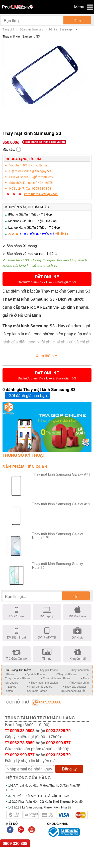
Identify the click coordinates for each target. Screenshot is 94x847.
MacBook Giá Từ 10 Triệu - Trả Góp (32, 221)
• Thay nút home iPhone (55, 678)
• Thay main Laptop (35, 691)
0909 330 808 (15, 843)
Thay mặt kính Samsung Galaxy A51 (61, 503)
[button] (47, 279)
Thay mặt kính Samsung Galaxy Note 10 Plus (57, 535)
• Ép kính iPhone (35, 674)
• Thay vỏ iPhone (66, 674)
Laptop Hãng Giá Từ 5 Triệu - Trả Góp (34, 227)
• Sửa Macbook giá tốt (71, 691)
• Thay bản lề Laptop (39, 686)
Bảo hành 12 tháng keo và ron (45, 142)
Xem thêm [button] (45, 356)
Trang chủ (8, 29)
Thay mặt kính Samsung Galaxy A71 (61, 474)
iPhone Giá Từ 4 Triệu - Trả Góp (30, 214)
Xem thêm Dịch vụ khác (41, 194)
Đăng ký (69, 769)
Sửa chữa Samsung (31, 29)
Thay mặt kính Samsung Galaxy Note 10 (57, 565)
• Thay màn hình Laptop (43, 682)
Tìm (77, 20)
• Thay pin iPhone (47, 670)
